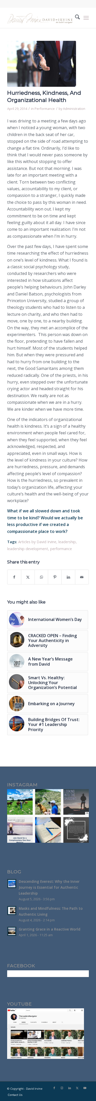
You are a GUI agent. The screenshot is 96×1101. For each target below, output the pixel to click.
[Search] (75, 17)
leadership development (27, 548)
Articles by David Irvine (37, 541)
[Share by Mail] (82, 577)
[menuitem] (75, 17)
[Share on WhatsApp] (41, 577)
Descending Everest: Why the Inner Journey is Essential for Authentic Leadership (49, 887)
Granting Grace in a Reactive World (49, 929)
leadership (67, 541)
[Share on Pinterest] (54, 577)
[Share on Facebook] (14, 577)
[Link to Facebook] (54, 1088)
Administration (74, 108)
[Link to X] (77, 1088)
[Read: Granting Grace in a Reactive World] (11, 931)
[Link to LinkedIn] (69, 1088)
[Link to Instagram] (62, 1088)
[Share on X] (28, 577)
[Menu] (86, 18)
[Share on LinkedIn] (68, 577)
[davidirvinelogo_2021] (39, 17)
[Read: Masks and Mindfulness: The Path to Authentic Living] (11, 910)
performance (61, 548)
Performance (45, 108)
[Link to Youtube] (85, 1088)
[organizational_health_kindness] (41, 64)
